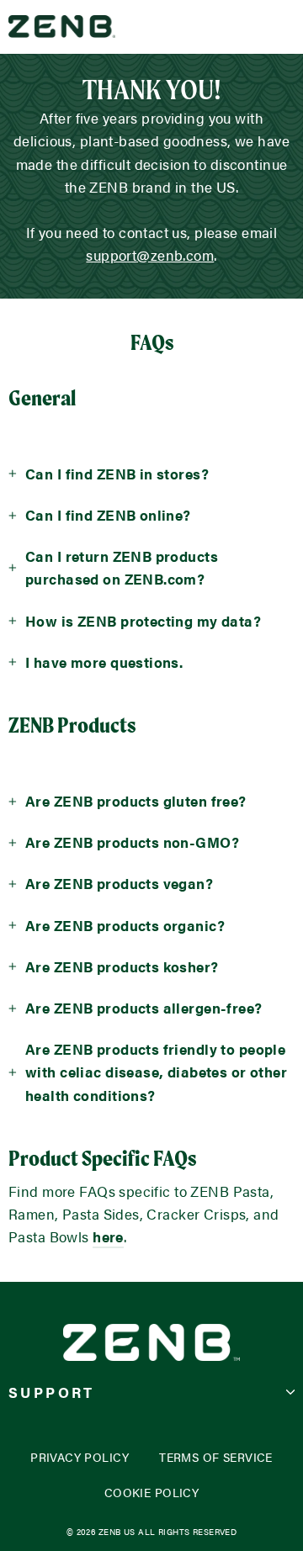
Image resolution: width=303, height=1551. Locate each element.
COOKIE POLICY (151, 1493)
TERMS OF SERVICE (216, 1457)
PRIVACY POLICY (79, 1457)
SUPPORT (51, 1392)
